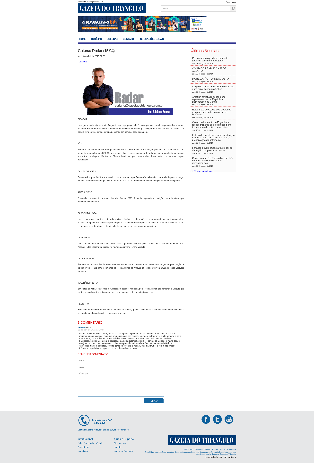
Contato (128, 39)
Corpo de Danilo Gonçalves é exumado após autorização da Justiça (213, 89)
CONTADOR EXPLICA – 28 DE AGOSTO (209, 71)
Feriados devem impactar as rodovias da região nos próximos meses (212, 150)
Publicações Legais (151, 39)
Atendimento (120, 443)
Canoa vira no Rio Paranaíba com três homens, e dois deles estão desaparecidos (212, 162)
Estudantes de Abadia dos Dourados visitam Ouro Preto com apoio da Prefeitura (211, 113)
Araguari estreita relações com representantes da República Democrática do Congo (208, 100)
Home (82, 39)
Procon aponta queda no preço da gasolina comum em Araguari (210, 61)
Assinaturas (83, 447)
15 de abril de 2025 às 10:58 (91, 330)
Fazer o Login (231, 2)
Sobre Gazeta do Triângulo (90, 443)
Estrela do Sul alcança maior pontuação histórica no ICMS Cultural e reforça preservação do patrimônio (213, 139)
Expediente (83, 451)
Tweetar (83, 61)
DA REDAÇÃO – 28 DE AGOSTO (210, 80)
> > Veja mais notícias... (202, 171)
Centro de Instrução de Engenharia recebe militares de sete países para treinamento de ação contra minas (211, 126)
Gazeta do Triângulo (112, 8)
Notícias (96, 39)
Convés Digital (229, 457)
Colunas (112, 39)
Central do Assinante (123, 451)
